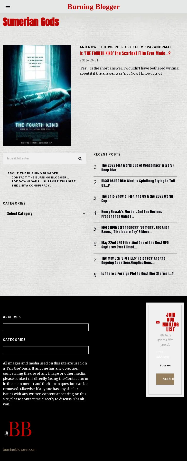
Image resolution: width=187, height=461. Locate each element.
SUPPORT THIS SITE (59, 181)
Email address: (163, 354)
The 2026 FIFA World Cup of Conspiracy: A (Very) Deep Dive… (137, 167)
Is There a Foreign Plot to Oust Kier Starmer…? (137, 274)
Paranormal (159, 47)
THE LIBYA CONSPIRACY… (32, 185)
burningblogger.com (20, 449)
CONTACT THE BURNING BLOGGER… (40, 177)
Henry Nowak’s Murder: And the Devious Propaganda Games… (131, 214)
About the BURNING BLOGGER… (34, 173)
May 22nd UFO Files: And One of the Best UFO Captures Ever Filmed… (135, 245)
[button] (80, 159)
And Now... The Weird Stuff (106, 47)
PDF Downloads (25, 181)
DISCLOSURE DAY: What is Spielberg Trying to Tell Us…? (138, 183)
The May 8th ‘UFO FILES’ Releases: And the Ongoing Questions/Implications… (133, 260)
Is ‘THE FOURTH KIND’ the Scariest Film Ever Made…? (125, 53)
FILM (139, 47)
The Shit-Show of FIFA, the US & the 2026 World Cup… (137, 198)
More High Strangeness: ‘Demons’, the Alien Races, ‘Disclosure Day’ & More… (135, 229)
